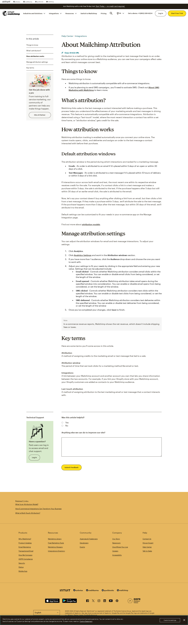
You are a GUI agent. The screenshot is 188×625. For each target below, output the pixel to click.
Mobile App (23, 571)
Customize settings (170, 620)
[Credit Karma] (27, 1)
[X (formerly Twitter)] (93, 601)
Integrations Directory (56, 551)
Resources (69, 13)
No (66, 425)
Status (21, 567)
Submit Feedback (71, 467)
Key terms (30, 68)
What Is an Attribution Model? (26, 504)
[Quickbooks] (39, 1)
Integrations (54, 13)
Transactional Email (26, 551)
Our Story (116, 539)
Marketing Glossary (55, 547)
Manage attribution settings (37, 62)
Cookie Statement (86, 621)
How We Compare (25, 555)
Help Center (67, 36)
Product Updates (25, 543)
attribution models (91, 224)
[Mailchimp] (50, 1)
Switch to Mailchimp (89, 13)
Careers (115, 551)
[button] (120, 13)
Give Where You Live (120, 547)
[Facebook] (87, 601)
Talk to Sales (147, 551)
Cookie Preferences (90, 615)
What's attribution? (33, 51)
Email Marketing (25, 547)
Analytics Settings (82, 255)
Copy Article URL (71, 53)
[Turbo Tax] (16, 1)
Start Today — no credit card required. (110, 6)
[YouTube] (111, 601)
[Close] (184, 620)
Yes (67, 422)
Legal (81, 615)
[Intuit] (6, 1)
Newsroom (116, 543)
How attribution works (35, 56)
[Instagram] (99, 601)
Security (22, 563)
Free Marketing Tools (56, 543)
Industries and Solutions (32, 13)
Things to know (32, 45)
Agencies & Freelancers (89, 539)
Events (82, 547)
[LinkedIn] (104, 601)
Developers (84, 543)
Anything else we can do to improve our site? (83, 432)
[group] (120, 13)
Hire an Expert (148, 543)
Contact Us (147, 539)
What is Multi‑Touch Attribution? (27, 513)
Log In (160, 13)
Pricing (103, 13)
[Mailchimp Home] (11, 13)
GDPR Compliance (26, 559)
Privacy (70, 615)
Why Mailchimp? (25, 539)
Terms (76, 615)
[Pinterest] (117, 601)
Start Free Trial (177, 13)
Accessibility (117, 555)
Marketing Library (55, 539)
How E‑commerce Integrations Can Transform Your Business (38, 509)
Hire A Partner (39, 115)
